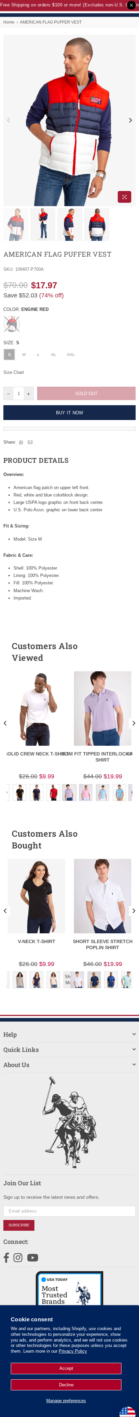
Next (131, 121)
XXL (71, 354)
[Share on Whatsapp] (21, 442)
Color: (26, 309)
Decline (66, 1384)
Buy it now (69, 412)
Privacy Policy (73, 1351)
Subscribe (18, 1225)
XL (53, 354)
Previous (8, 121)
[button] (118, 652)
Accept (66, 1368)
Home (9, 22)
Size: (11, 342)
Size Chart (13, 372)
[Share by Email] (30, 442)
